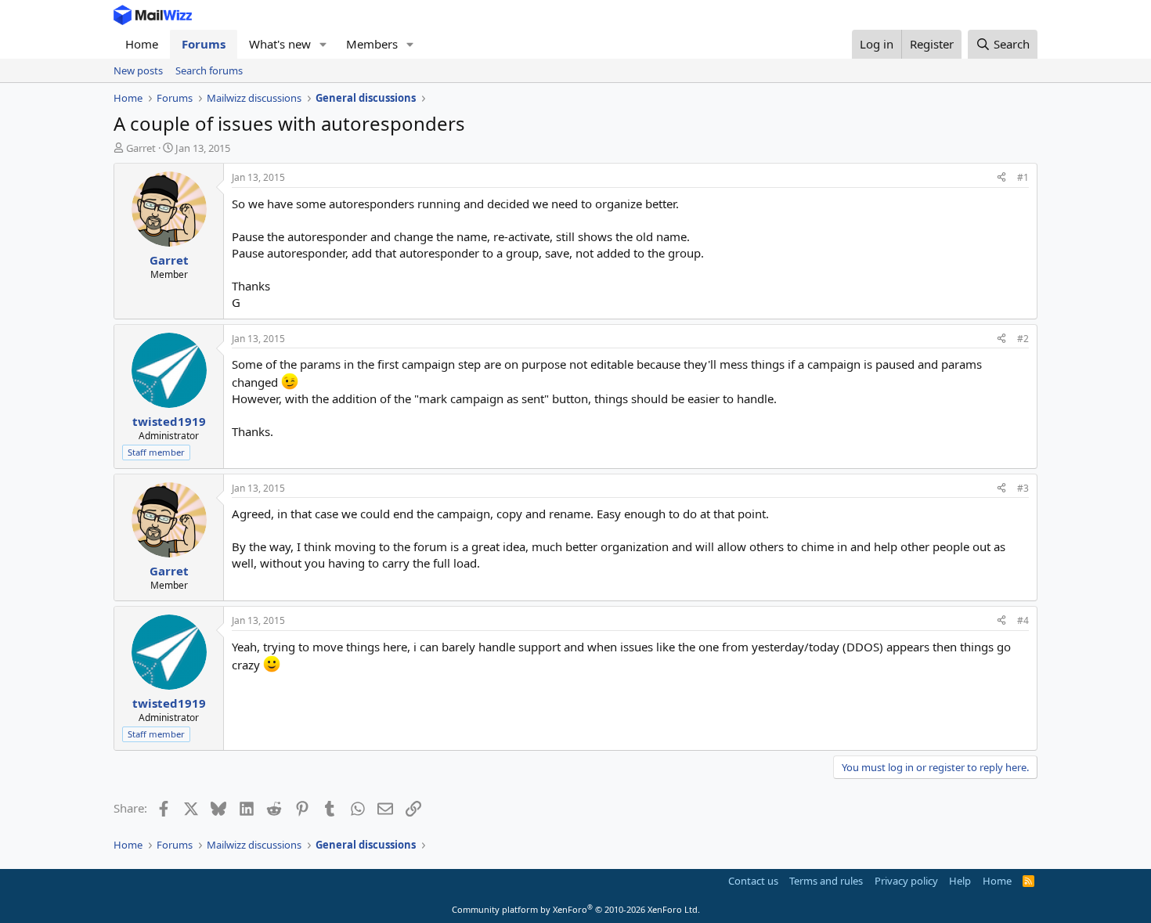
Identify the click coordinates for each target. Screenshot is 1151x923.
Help (960, 881)
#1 (1023, 177)
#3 (1023, 488)
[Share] (1001, 178)
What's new (280, 44)
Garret (141, 148)
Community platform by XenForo (576, 909)
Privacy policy (906, 881)
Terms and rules (826, 881)
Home (141, 44)
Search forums (209, 70)
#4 (1023, 620)
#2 (1023, 338)
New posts (138, 70)
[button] (323, 44)
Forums (204, 44)
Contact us (753, 881)
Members (372, 44)
